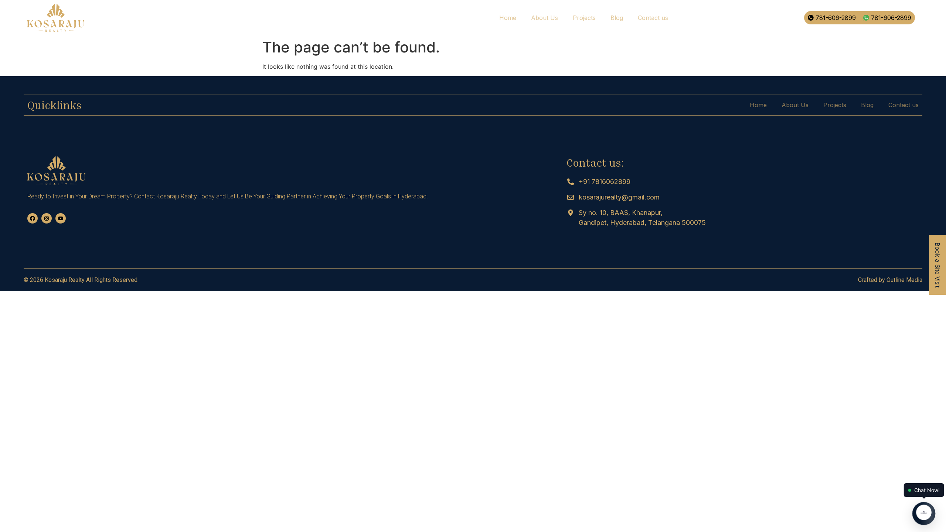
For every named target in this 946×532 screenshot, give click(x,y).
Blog (616, 17)
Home (507, 17)
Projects (584, 17)
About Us (544, 17)
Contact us (653, 17)
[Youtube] (60, 218)
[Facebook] (32, 218)
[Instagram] (46, 218)
